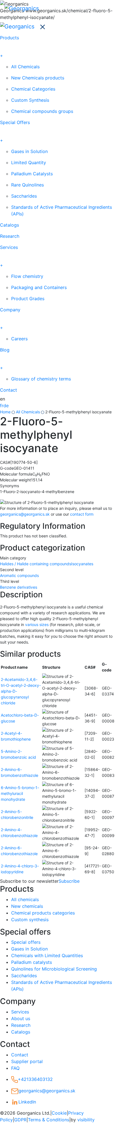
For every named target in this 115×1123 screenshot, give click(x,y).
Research (9, 236)
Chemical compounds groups (42, 111)
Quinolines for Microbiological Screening (54, 969)
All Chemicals (25, 66)
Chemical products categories (43, 913)
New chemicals (27, 906)
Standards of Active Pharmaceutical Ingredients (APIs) (61, 210)
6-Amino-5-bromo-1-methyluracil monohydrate (20, 793)
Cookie (59, 1113)
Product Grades (27, 298)
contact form (82, 514)
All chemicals (25, 899)
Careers (19, 338)
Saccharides (24, 196)
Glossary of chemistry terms (41, 379)
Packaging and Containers (39, 287)
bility (86, 1119)
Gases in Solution (29, 151)
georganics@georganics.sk (25, 514)
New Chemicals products (37, 78)
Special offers (25, 942)
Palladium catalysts (31, 962)
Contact (8, 390)
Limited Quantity (28, 162)
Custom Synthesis (30, 100)
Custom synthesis (30, 919)
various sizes (37, 624)
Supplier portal (27, 1061)
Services (9, 247)
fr (1, 405)
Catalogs (9, 225)
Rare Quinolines (27, 185)
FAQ (15, 1068)
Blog (4, 350)
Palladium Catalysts (32, 173)
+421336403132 (35, 1079)
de (6, 405)
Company (10, 309)
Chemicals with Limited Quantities (47, 955)
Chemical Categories (33, 89)
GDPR (20, 1119)
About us (20, 1018)
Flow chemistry (27, 276)
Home (5, 411)
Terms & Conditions (48, 1119)
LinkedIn (27, 1102)
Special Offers (15, 122)
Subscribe (69, 881)
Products (9, 37)
